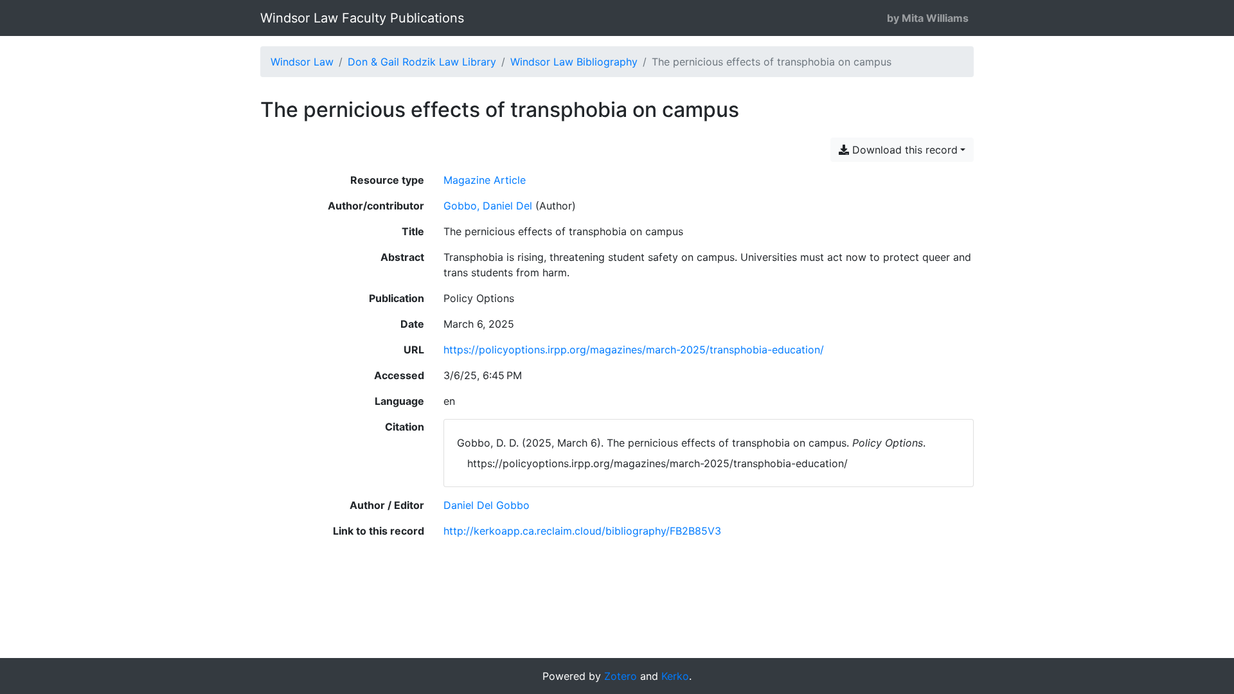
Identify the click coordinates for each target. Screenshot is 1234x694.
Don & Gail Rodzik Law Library (422, 61)
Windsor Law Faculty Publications (362, 18)
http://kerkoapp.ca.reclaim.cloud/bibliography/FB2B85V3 (582, 530)
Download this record (903, 149)
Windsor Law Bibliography (574, 61)
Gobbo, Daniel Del (487, 205)
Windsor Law (302, 61)
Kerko (675, 676)
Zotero (620, 676)
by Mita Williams (928, 18)
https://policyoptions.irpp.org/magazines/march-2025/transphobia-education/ (633, 349)
